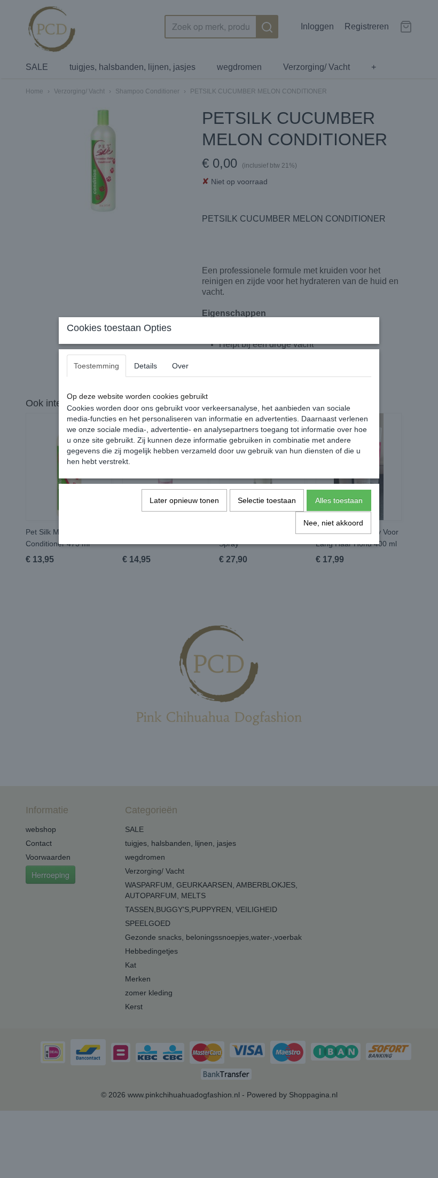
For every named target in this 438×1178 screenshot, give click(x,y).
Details (145, 366)
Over (180, 366)
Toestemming (96, 366)
